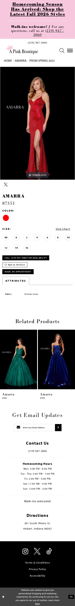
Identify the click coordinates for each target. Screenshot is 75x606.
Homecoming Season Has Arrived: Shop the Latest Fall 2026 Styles (37, 9)
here (37, 603)
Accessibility (38, 575)
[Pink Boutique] (22, 49)
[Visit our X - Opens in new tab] (37, 551)
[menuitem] (37, 44)
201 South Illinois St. (37, 523)
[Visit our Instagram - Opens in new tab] (25, 551)
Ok (71, 596)
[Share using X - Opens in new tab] (6, 184)
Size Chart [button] (63, 229)
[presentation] (18, 359)
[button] (62, 50)
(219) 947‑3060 (37, 43)
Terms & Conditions (37, 562)
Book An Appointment (18, 271)
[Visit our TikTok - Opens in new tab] (49, 551)
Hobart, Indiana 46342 (37, 528)
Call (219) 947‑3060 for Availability (26, 257)
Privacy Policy (37, 569)
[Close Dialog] (3, 597)
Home (8, 60)
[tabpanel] (37, 123)
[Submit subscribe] (58, 427)
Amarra (21, 60)
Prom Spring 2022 (42, 60)
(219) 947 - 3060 (48, 32)
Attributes (15, 280)
